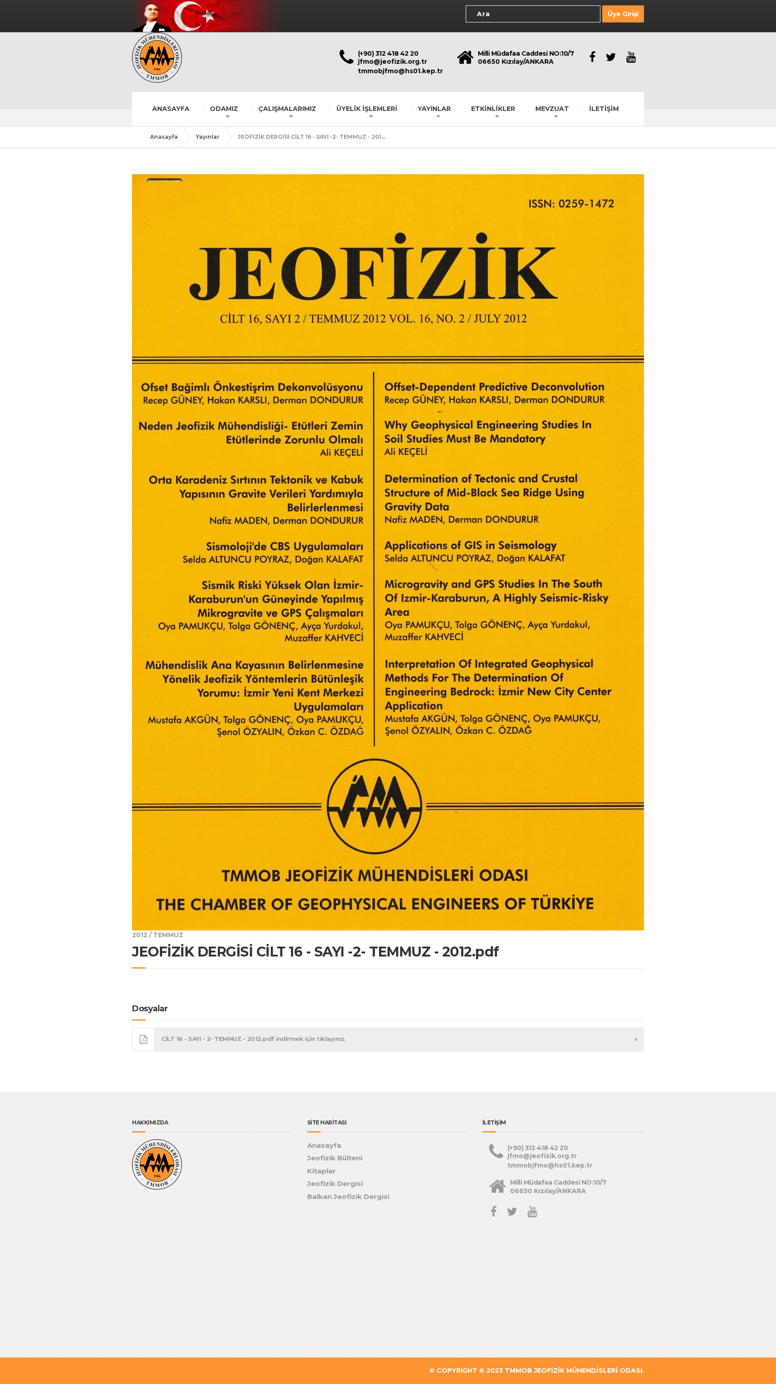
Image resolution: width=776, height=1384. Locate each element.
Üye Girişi (623, 14)
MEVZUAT (552, 109)
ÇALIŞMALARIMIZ (287, 109)
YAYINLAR (434, 109)
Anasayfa (164, 136)
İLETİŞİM (604, 109)
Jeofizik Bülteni (334, 1158)
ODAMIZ (224, 109)
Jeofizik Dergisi (335, 1183)
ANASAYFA (171, 109)
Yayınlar (208, 136)
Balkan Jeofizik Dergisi (348, 1196)
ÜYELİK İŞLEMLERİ (366, 109)
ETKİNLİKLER (493, 109)
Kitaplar (321, 1171)
